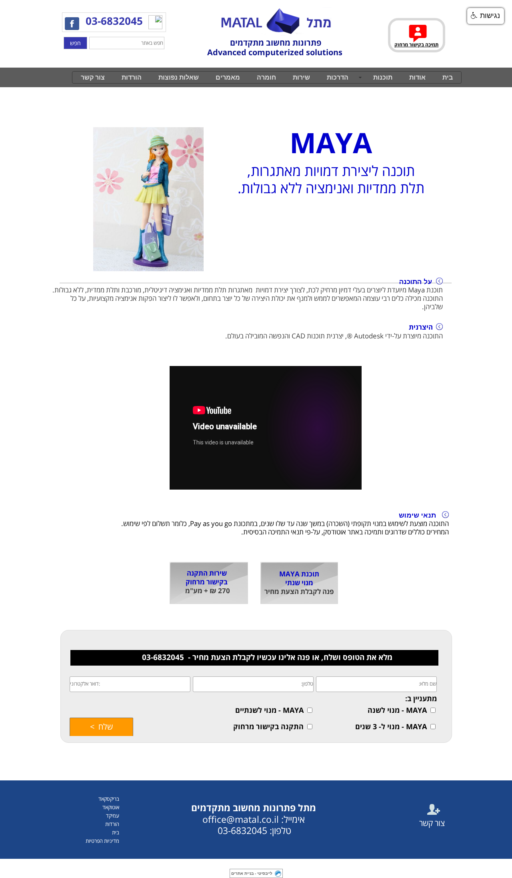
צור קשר (93, 77)
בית (447, 77)
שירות (301, 77)
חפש (75, 43)
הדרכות (337, 77)
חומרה (266, 77)
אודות (417, 77)
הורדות (132, 77)
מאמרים (228, 77)
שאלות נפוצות (178, 77)
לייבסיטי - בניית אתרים (251, 873)
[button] (485, 16)
